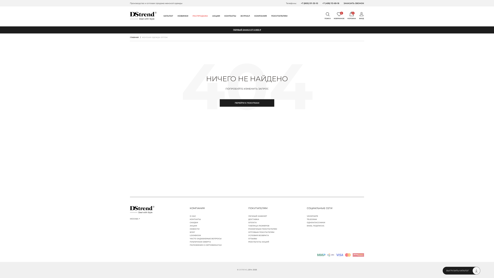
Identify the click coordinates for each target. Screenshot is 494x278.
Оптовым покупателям (261, 232)
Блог (192, 232)
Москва (134, 219)
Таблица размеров (258, 226)
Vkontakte (312, 216)
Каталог (168, 16)
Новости (195, 229)
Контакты (230, 16)
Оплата (252, 222)
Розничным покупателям (262, 229)
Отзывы (252, 238)
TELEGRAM (312, 219)
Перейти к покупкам (247, 103)
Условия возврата (258, 235)
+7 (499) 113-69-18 (330, 3)
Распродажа (200, 16)
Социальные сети (320, 208)
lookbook (195, 235)
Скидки (194, 222)
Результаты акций (258, 242)
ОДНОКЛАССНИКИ (316, 222)
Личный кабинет (257, 216)
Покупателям (258, 208)
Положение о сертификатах (206, 245)
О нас (193, 216)
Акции (216, 16)
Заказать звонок (354, 3)
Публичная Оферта (200, 242)
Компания (260, 16)
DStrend (243, 270)
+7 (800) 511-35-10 (309, 3)
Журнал (245, 16)
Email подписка (315, 226)
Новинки (183, 16)
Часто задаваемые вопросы (206, 238)
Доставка (253, 219)
